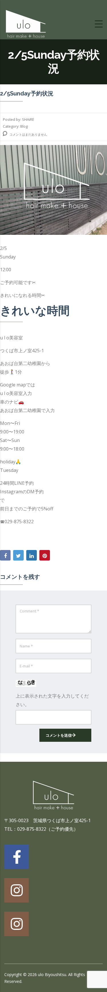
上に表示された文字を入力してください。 (52, 700)
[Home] (25, 23)
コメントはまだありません (28, 134)
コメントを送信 (59, 735)
